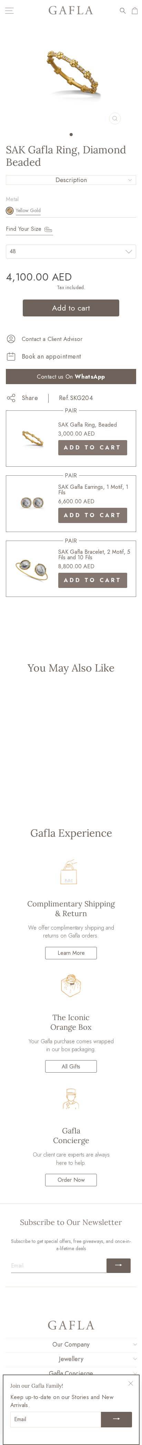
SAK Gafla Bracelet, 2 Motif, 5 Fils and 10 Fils (94, 554)
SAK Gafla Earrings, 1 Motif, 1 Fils (93, 489)
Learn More (71, 953)
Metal (12, 199)
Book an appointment (51, 356)
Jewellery (71, 1358)
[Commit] (118, 1265)
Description (71, 179)
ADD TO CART (93, 447)
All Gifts (71, 1067)
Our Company (71, 1344)
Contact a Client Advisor (52, 339)
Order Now (71, 1180)
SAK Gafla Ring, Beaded (87, 425)
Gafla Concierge (71, 1373)
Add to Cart (30, 796)
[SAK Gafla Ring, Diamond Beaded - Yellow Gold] (31, 776)
